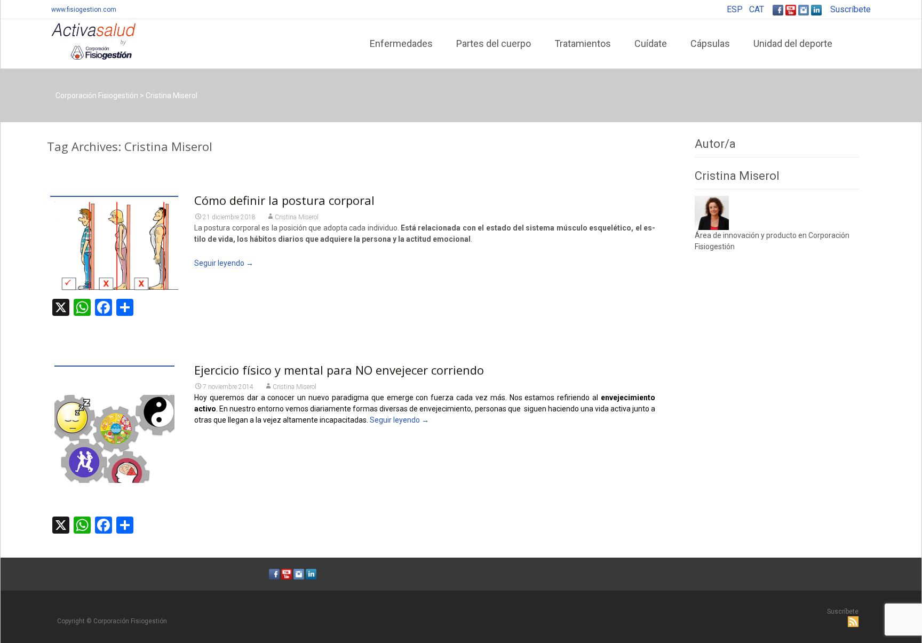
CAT (756, 9)
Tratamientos (582, 43)
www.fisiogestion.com (83, 9)
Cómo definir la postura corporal (284, 200)
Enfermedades (401, 43)
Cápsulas (710, 43)
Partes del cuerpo (493, 43)
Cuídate (650, 43)
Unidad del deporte (792, 43)
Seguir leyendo (223, 263)
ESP (735, 9)
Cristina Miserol (297, 217)
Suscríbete (850, 9)
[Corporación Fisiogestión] (85, 40)
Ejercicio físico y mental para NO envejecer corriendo (339, 370)
